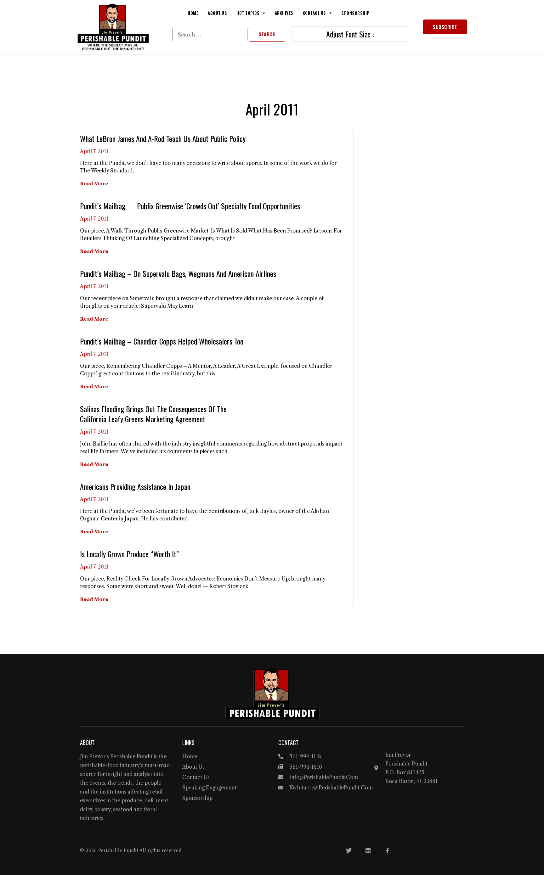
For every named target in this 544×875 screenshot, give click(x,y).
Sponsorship (355, 13)
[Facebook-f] (387, 850)
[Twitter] (348, 850)
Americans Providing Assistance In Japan (135, 486)
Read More (94, 184)
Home (193, 13)
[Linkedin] (368, 850)
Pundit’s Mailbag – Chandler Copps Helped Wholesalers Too (161, 341)
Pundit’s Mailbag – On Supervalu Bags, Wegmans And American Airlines (178, 273)
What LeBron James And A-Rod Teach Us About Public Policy (163, 138)
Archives (284, 13)
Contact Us (314, 13)
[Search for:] (210, 34)
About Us (217, 13)
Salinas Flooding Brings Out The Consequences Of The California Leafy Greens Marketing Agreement (153, 413)
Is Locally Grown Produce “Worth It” (129, 553)
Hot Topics (247, 13)
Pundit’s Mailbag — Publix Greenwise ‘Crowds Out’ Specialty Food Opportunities (190, 205)
